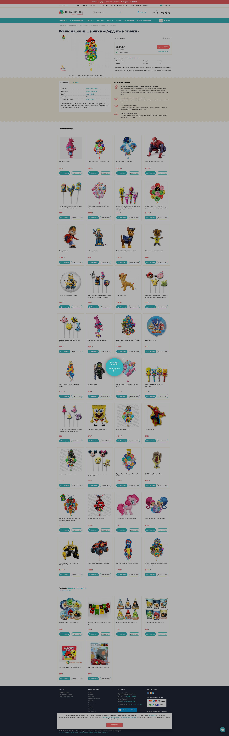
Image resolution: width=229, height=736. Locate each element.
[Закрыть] (122, 359)
